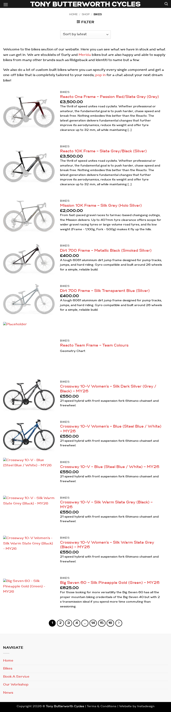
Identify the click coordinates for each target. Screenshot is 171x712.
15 (102, 623)
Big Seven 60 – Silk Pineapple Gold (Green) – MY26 (110, 583)
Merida (85, 55)
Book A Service (16, 676)
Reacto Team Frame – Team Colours (94, 345)
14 (93, 623)
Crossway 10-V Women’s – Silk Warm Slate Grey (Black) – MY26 (107, 545)
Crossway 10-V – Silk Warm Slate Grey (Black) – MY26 (106, 505)
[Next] (118, 623)
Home (73, 14)
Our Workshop (16, 684)
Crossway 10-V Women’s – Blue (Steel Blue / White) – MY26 (110, 429)
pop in (100, 75)
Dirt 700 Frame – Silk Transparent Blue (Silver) (105, 291)
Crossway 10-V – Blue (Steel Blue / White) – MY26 (109, 467)
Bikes (7, 668)
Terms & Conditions (101, 706)
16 (110, 623)
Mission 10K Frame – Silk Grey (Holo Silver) (101, 206)
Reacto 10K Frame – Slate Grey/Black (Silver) (103, 151)
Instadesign (146, 706)
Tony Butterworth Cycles (85, 4)
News (8, 692)
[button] (5, 5)
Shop (86, 14)
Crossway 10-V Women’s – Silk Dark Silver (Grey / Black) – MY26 (108, 389)
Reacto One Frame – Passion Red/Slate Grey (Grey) (109, 97)
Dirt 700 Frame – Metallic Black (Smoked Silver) (106, 251)
